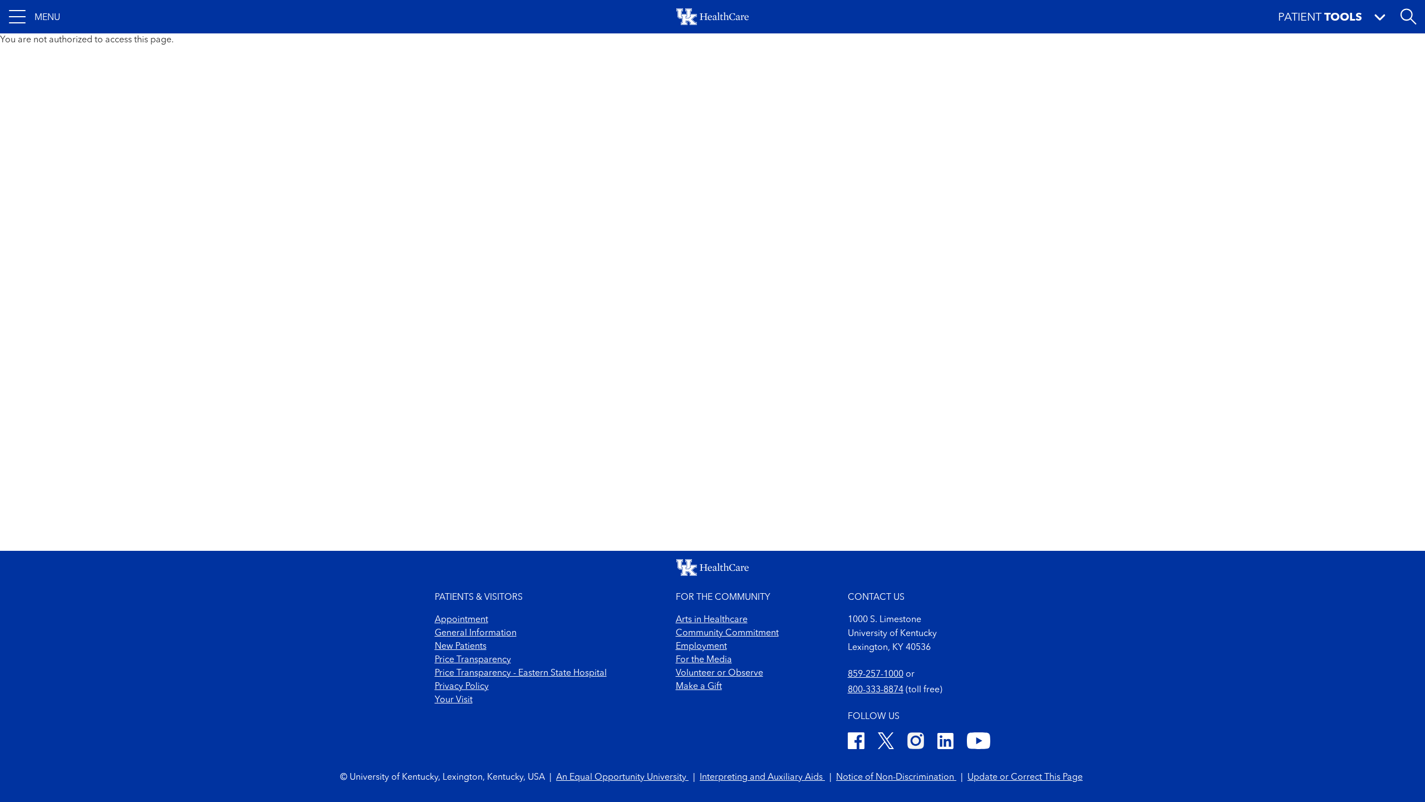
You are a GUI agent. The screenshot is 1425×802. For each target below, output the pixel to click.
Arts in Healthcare (712, 619)
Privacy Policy (462, 686)
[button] (34, 16)
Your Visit (454, 700)
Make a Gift (699, 686)
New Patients (461, 646)
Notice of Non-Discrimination (896, 777)
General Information (476, 633)
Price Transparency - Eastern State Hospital (521, 673)
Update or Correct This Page (1025, 777)
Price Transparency (473, 660)
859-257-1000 (875, 674)
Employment (701, 646)
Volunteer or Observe (719, 673)
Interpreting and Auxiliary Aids (762, 777)
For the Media (704, 660)
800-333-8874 (875, 690)
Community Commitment (727, 633)
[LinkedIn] (945, 742)
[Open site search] (1408, 16)
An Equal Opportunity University (622, 777)
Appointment (461, 619)
